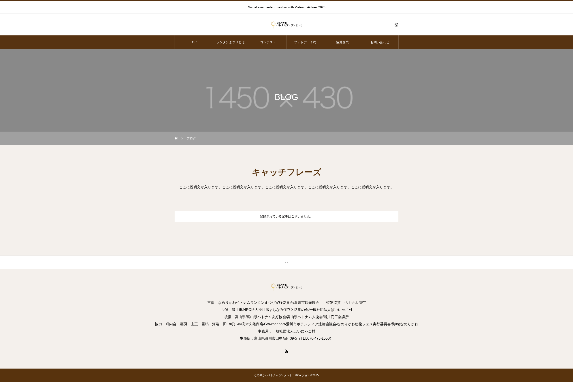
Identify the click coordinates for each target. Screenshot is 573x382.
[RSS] (286, 351)
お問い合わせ (379, 42)
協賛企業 (342, 42)
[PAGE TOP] (286, 262)
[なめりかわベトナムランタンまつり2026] (286, 24)
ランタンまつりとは (230, 42)
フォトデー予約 (305, 42)
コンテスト (268, 42)
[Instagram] (396, 24)
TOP (193, 42)
